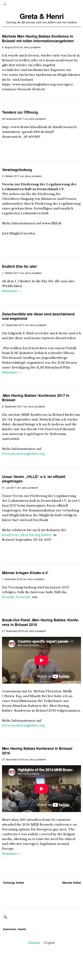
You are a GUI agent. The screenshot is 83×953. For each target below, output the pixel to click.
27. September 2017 (13, 325)
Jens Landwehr (32, 47)
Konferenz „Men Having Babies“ (27, 535)
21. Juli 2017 (9, 487)
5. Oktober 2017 (11, 176)
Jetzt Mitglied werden (18, 233)
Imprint (22, 929)
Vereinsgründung (17, 169)
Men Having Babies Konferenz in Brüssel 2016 (37, 751)
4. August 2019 (10, 47)
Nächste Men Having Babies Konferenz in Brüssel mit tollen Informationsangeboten (38, 38)
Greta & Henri (42, 16)
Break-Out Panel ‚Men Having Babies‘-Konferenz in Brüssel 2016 (40, 622)
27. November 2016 (13, 631)
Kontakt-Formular (16, 597)
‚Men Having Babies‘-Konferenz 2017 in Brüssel (35, 398)
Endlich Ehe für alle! (19, 266)
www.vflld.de (52, 223)
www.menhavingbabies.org (23, 453)
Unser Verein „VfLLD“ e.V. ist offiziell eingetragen (33, 479)
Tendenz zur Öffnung (20, 112)
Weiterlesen (10, 291)
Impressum (9, 929)
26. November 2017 (13, 118)
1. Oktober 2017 (11, 273)
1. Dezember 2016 (12, 579)
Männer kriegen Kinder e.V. (25, 572)
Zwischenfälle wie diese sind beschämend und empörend (38, 316)
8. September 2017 (12, 406)
